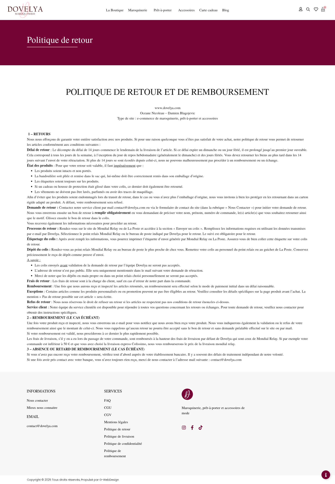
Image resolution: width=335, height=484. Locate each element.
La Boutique (114, 10)
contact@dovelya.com (129, 207)
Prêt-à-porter (163, 10)
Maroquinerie (137, 10)
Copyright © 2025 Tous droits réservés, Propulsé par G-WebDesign (73, 480)
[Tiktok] (200, 427)
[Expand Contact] (325, 474)
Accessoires (186, 10)
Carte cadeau (208, 10)
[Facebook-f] (192, 427)
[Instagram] (184, 427)
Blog (225, 10)
